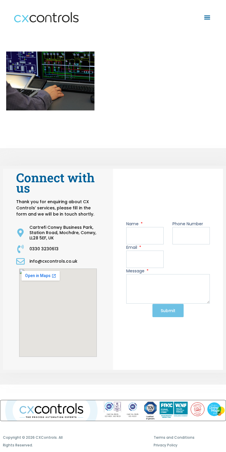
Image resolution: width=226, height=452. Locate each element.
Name (133, 224)
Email (132, 247)
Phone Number (187, 224)
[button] (207, 17)
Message (136, 271)
